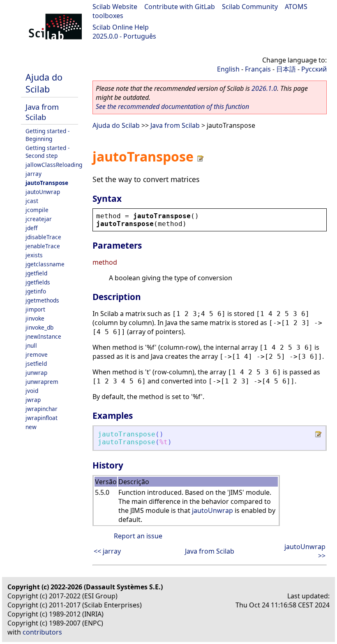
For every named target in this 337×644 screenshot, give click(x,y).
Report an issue (138, 535)
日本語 (286, 69)
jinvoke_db (39, 327)
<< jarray (107, 551)
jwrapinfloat (41, 418)
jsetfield (36, 363)
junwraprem (41, 381)
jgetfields (37, 282)
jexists (34, 255)
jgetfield (36, 273)
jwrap (33, 400)
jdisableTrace (43, 237)
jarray (33, 174)
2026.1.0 (264, 88)
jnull (31, 345)
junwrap (36, 372)
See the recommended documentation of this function (172, 106)
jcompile (36, 210)
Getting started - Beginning (47, 135)
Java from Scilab (42, 112)
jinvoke (34, 318)
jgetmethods (42, 300)
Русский (314, 69)
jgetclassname (45, 264)
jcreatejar (38, 219)
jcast (31, 201)
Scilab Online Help (120, 27)
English (228, 69)
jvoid (31, 391)
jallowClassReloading (53, 165)
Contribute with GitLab (179, 6)
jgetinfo (35, 291)
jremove (36, 354)
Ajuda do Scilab (43, 83)
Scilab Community (250, 6)
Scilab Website (114, 6)
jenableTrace (42, 246)
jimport (35, 309)
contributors (42, 632)
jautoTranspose (46, 183)
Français (258, 69)
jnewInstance (43, 336)
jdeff (31, 228)
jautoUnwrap (42, 192)
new (31, 427)
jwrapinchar (41, 409)
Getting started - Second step (47, 151)
